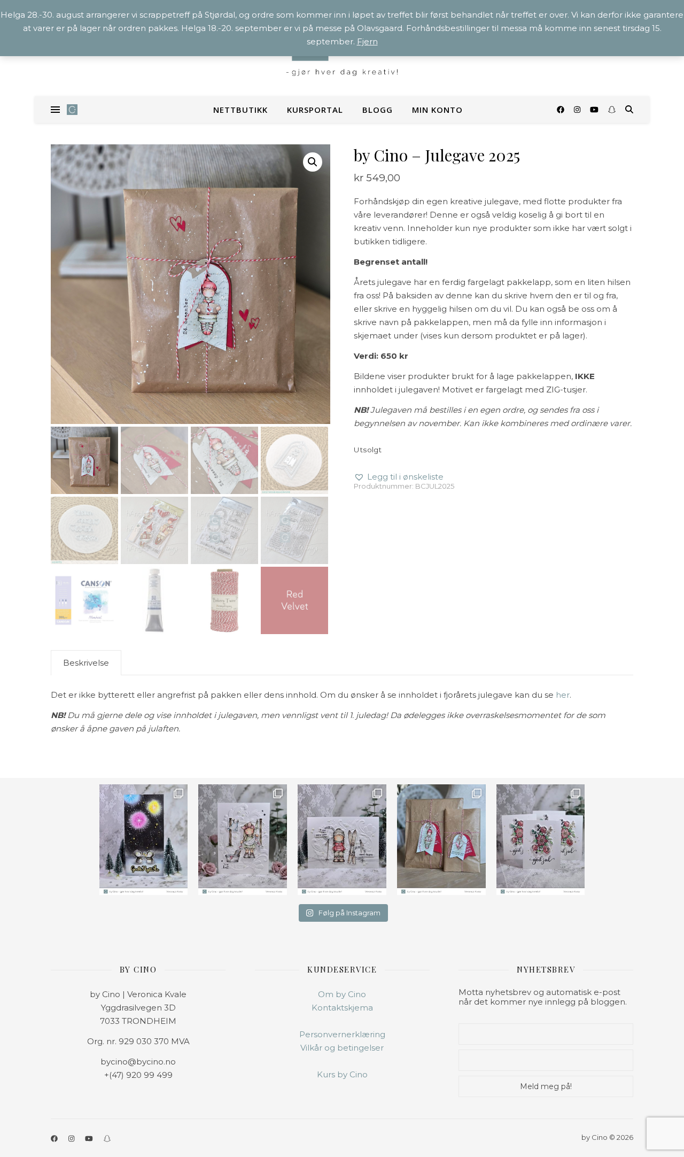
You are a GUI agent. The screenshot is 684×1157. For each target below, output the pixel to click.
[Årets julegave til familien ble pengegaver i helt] (540, 839)
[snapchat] (612, 109)
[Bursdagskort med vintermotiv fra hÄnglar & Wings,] (342, 839)
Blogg (377, 109)
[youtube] (595, 109)
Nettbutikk (240, 109)
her (563, 695)
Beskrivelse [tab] (86, 663)
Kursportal (315, 109)
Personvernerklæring (342, 1034)
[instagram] (578, 109)
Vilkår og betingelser (342, 1048)
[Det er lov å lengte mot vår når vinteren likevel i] (242, 839)
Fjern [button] (367, 41)
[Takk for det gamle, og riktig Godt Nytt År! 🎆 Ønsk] (143, 839)
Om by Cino (342, 994)
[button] (312, 162)
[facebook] (561, 109)
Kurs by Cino (342, 1074)
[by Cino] (72, 109)
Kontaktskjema (342, 1007)
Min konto (437, 109)
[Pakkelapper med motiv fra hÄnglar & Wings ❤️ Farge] (441, 839)
